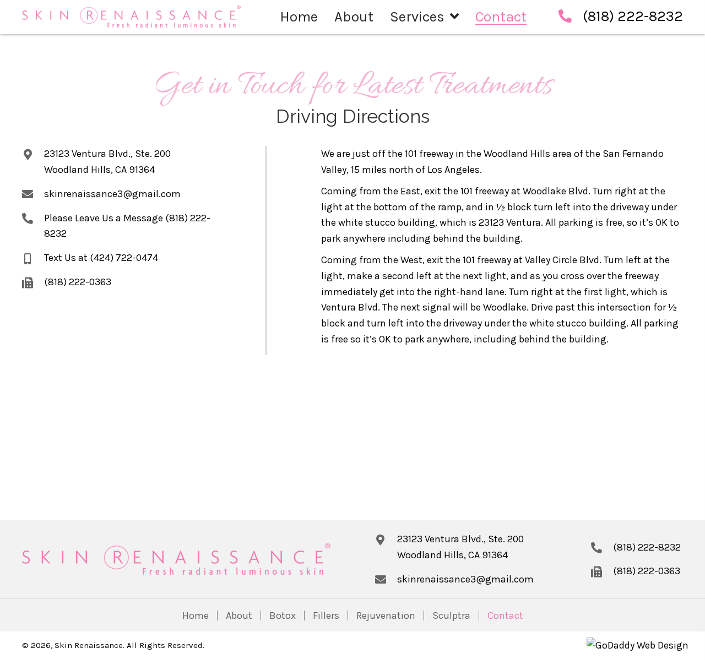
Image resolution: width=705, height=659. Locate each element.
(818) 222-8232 (633, 16)
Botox (282, 615)
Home (195, 615)
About (239, 615)
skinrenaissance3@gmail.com (112, 194)
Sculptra (451, 615)
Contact (505, 615)
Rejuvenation (385, 615)
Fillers (326, 615)
